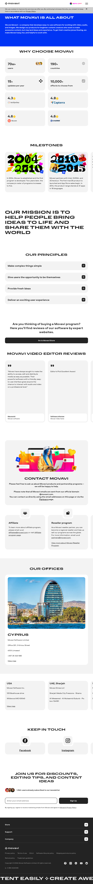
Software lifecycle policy (45, 853)
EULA (32, 853)
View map (12, 661)
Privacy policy (10, 853)
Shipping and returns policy (66, 853)
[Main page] (12, 3)
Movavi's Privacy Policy (68, 807)
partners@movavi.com (61, 537)
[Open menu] (86, 3)
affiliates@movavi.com (18, 532)
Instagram (68, 750)
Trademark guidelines (25, 858)
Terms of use (22, 853)
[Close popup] (86, 10)
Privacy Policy (31, 11)
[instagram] (70, 863)
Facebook (25, 750)
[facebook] (65, 863)
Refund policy (10, 858)
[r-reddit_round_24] (86, 863)
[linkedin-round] (76, 863)
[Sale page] (76, 3)
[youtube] (81, 863)
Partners (43, 499)
